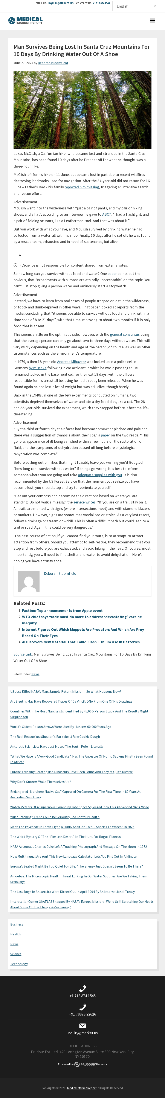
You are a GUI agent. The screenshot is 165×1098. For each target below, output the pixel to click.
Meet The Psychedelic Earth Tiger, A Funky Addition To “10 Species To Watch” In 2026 (72, 827)
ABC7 (106, 214)
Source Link (23, 654)
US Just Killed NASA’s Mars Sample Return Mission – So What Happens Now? (65, 691)
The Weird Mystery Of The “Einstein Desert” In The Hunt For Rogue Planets (65, 836)
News (35, 674)
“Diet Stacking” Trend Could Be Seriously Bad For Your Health (54, 817)
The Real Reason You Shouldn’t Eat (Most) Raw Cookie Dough (55, 736)
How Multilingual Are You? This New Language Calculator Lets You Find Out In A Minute (73, 856)
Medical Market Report (25, 21)
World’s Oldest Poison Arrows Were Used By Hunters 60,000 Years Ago (60, 726)
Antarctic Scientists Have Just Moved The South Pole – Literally (56, 746)
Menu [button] (152, 21)
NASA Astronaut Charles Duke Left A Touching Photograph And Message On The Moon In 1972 (78, 846)
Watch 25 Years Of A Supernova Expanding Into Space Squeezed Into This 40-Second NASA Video (79, 807)
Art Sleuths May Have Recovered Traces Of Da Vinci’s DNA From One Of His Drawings (71, 701)
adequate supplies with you (100, 474)
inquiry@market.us (60, 3)
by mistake (37, 367)
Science (15, 954)
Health (15, 934)
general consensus (125, 334)
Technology (19, 964)
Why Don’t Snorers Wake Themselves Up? (40, 781)
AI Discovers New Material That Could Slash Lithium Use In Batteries (81, 641)
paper (112, 273)
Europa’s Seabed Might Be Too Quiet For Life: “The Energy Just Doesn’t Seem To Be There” (76, 866)
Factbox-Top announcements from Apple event (62, 610)
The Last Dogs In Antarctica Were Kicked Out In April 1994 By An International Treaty (72, 891)
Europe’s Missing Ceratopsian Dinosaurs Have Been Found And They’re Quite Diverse (71, 772)
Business (16, 924)
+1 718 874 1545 (101, 3)
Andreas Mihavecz (71, 361)
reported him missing (82, 187)
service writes (84, 502)
